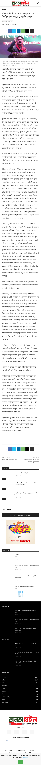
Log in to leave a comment (20, 515)
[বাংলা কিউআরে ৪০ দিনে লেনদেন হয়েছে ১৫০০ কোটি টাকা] (7, 496)
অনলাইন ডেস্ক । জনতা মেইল (7, 21)
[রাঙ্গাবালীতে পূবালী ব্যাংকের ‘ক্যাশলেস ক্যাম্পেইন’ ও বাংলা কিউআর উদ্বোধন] (7, 486)
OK (20, 762)
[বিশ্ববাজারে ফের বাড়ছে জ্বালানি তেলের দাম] (7, 589)
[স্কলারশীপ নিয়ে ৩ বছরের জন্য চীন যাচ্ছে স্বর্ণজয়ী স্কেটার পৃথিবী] (7, 579)
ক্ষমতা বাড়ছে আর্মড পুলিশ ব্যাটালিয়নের (23, 473)
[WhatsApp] (23, 31)
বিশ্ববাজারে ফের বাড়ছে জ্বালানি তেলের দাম (24, 586)
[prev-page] (3, 503)
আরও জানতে (25, 757)
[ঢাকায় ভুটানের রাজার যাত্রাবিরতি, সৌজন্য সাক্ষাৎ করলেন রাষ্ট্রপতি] (7, 568)
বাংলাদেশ (3, 9)
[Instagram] (16, 732)
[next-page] (6, 503)
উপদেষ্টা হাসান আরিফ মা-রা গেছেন (9, 460)
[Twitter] (14, 31)
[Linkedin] (18, 31)
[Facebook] (10, 31)
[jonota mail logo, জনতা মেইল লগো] (24, 720)
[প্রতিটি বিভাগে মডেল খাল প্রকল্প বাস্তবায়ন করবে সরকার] (7, 558)
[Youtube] (32, 732)
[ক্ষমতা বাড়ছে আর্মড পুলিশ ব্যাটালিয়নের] (7, 476)
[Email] (27, 31)
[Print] (32, 31)
